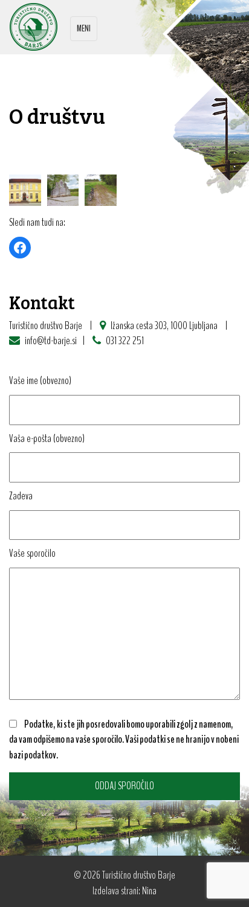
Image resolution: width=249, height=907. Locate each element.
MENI (83, 31)
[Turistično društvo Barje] (33, 25)
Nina (149, 890)
